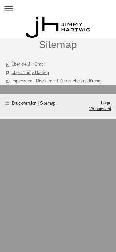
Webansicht (100, 108)
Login (106, 102)
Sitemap (47, 103)
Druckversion (24, 103)
